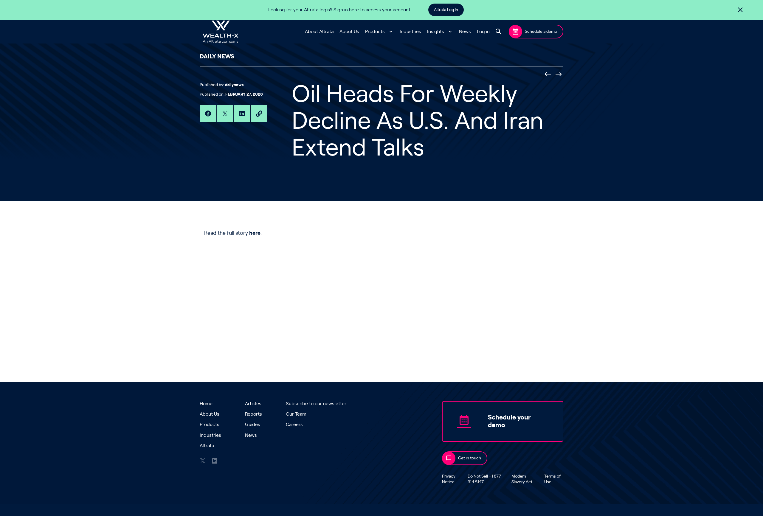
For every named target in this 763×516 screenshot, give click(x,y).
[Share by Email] (259, 113)
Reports (253, 414)
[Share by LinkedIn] (242, 113)
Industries (410, 31)
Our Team (296, 414)
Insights (435, 31)
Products (375, 31)
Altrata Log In (446, 10)
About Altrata (319, 31)
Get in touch (469, 458)
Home (206, 403)
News (465, 31)
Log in (483, 31)
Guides (252, 424)
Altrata (207, 445)
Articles (253, 403)
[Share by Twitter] (225, 113)
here (254, 233)
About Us (349, 31)
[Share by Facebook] (208, 113)
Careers (294, 424)
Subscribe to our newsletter (316, 403)
